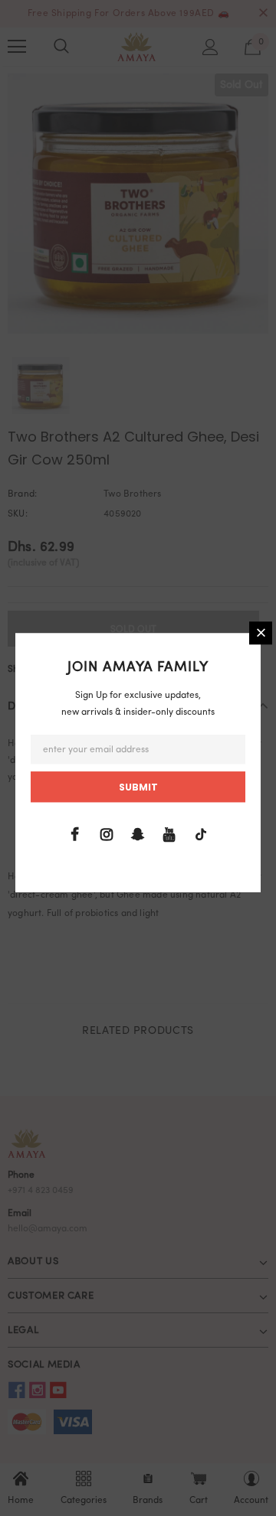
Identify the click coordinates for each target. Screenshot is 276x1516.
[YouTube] (169, 834)
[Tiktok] (200, 834)
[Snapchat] (138, 834)
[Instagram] (106, 834)
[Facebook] (75, 834)
